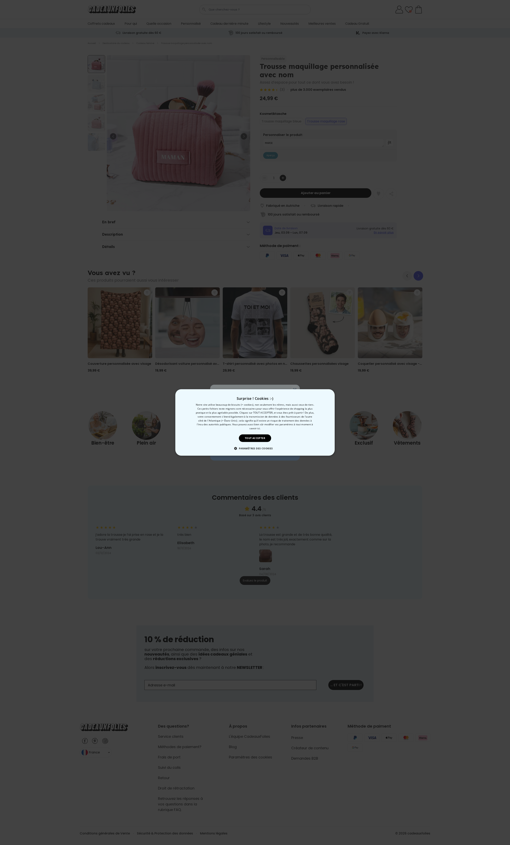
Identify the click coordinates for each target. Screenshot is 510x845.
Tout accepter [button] (255, 438)
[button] (255, 448)
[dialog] (255, 422)
